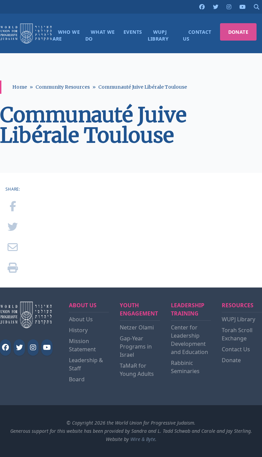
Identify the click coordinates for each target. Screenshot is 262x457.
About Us (81, 319)
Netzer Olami (137, 327)
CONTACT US (197, 35)
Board (77, 379)
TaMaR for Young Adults (137, 370)
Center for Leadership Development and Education (189, 340)
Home (19, 87)
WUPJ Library (238, 319)
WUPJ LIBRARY (158, 35)
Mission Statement (82, 345)
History (78, 330)
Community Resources (62, 87)
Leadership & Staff (86, 364)
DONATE (238, 32)
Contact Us (236, 349)
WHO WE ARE (66, 35)
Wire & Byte (142, 439)
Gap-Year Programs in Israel (136, 346)
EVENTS (132, 32)
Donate (231, 360)
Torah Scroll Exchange (237, 334)
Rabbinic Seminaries (185, 367)
